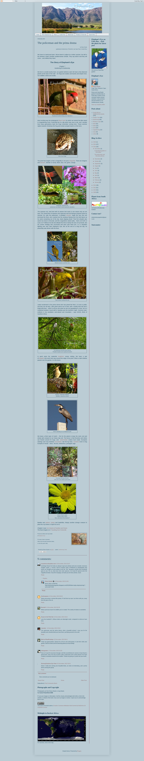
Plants (55, 34)
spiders (48, 522)
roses (94, 131)
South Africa (92, 34)
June (96, 170)
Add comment (42, 673)
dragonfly (72, 161)
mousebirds (58, 441)
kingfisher (61, 356)
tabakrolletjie (64, 440)
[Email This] (40, 552)
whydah (68, 215)
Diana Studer (48, 581)
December (98, 148)
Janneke (43, 628)
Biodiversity (71, 34)
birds (65, 549)
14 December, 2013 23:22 (53, 628)
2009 (94, 192)
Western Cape (97, 121)
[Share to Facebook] (44, 552)
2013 (94, 146)
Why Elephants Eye (46, 34)
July (96, 168)
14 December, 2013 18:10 (61, 617)
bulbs (94, 125)
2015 (94, 142)
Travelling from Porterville (58, 530)
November (98, 159)
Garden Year (62, 34)
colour (94, 134)
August (97, 166)
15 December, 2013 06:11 (61, 639)
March (96, 177)
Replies (45, 578)
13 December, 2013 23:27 (63, 563)
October (97, 161)
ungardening (96, 129)
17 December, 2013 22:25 (55, 650)
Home (37, 34)
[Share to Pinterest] (45, 552)
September (98, 163)
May (96, 173)
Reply (42, 575)
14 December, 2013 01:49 (61, 581)
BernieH (43, 607)
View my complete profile (98, 104)
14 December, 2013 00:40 (56, 596)
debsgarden (44, 650)
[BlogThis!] (41, 552)
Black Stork (62, 120)
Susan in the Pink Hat (47, 617)
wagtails (41, 358)
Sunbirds (76, 441)
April (96, 175)
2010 (94, 190)
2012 (94, 185)
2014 (94, 144)
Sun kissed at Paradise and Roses (57, 528)
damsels (42, 162)
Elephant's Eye (42, 535)
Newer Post (41, 680)
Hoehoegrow (44, 596)
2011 (94, 187)
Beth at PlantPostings (47, 639)
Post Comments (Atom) (51, 683)
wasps (53, 522)
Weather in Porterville (81, 34)
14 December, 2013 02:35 (53, 607)
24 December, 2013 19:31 (64, 663)
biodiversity (61, 549)
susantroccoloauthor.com (48, 563)
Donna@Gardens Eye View (48, 663)
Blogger (79, 751)
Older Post (84, 680)
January (97, 182)
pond (94, 127)
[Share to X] (42, 552)
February (97, 180)
